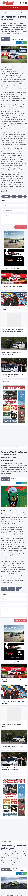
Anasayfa (4, 13)
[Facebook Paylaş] (20, 42)
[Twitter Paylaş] (22, 42)
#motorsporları (5, 196)
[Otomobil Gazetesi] (8, 3)
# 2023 (14, 196)
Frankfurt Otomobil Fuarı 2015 (15, 13)
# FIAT (20, 196)
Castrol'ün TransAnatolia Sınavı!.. (14, 7)
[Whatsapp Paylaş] (25, 42)
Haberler (10, 841)
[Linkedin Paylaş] (17, 42)
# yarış (18, 587)
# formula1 (11, 587)
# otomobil (11, 590)
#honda (4, 587)
